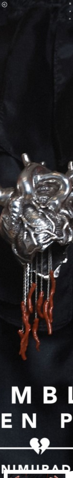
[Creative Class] (4, 4)
